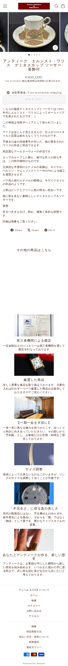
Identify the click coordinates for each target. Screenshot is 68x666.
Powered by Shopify (34, 663)
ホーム (34, 595)
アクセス (34, 616)
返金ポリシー (34, 647)
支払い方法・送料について (34, 636)
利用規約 (34, 641)
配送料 (31, 80)
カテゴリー (34, 605)
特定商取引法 (34, 631)
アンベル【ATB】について (34, 589)
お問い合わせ (34, 610)
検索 (34, 600)
